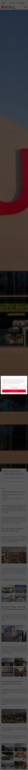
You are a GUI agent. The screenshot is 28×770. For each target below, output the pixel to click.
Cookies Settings (14, 387)
